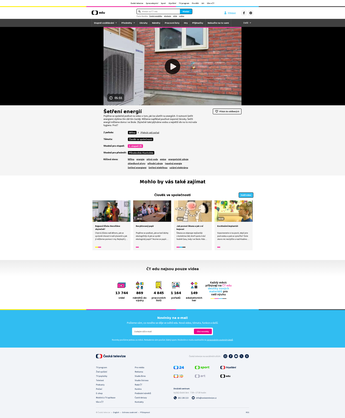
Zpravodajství (152, 3)
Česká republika (155, 16)
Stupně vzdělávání (104, 23)
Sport (163, 3)
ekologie (167, 16)
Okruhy (143, 23)
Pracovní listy (172, 23)
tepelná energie (173, 163)
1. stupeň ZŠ (135, 146)
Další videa (246, 195)
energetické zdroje (178, 159)
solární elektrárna (179, 167)
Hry (186, 23)
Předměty (126, 23)
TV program (184, 3)
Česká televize (137, 3)
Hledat (186, 11)
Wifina (132, 132)
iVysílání (172, 3)
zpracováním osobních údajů (220, 339)
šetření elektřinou (158, 167)
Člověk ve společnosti (140, 139)
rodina (181, 16)
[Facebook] (244, 13)
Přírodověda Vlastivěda (141, 152)
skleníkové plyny (136, 163)
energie (140, 159)
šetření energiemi (137, 167)
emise (163, 159)
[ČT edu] (98, 14)
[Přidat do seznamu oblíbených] (126, 204)
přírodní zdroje (155, 163)
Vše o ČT (210, 3)
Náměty (156, 23)
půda (175, 16)
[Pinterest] (250, 13)
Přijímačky (197, 23)
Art (203, 3)
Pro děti (195, 3)
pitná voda (152, 159)
